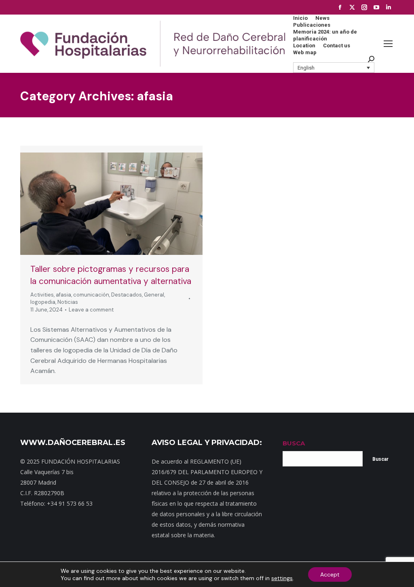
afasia (63, 294)
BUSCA (294, 443)
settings (282, 578)
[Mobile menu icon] (388, 43)
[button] (334, 67)
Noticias (67, 302)
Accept (330, 574)
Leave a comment (91, 309)
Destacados (126, 294)
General (154, 294)
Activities (42, 294)
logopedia (42, 302)
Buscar (380, 459)
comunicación (91, 294)
